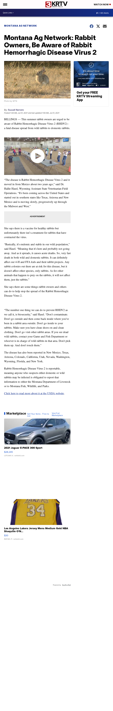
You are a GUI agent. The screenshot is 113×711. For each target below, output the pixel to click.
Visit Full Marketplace (57, 414)
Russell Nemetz (16, 109)
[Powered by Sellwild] (66, 585)
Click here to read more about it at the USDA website (34, 393)
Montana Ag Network (20, 25)
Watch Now (101, 4)
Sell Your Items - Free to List (38, 415)
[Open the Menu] (5, 4)
